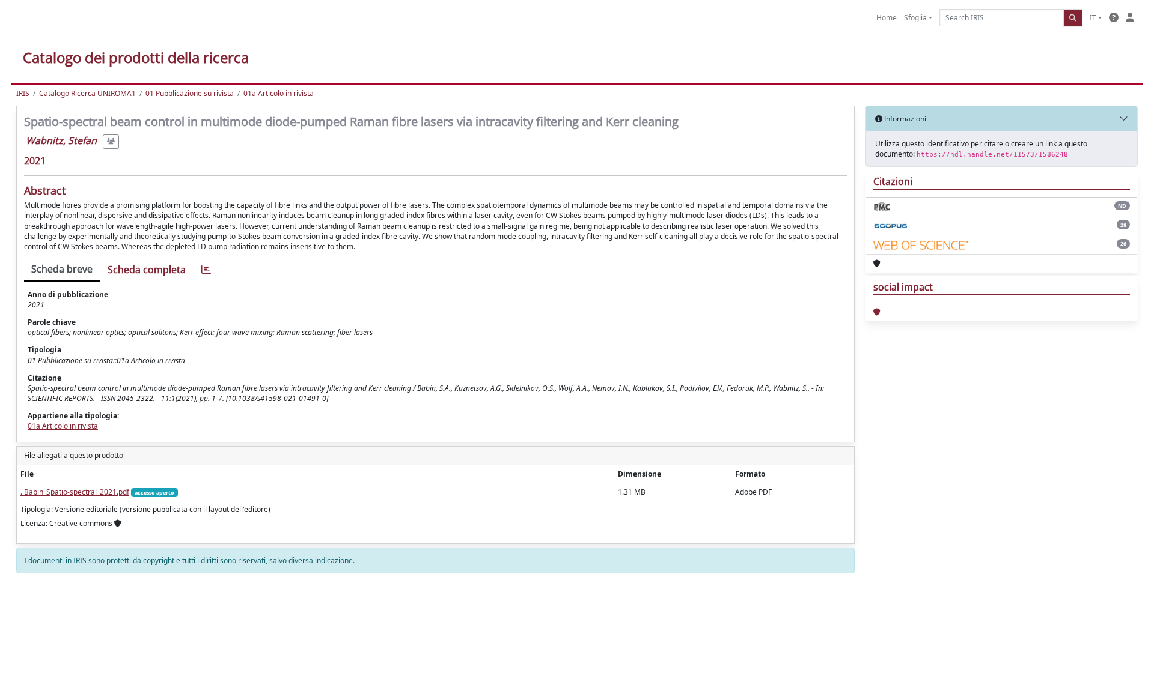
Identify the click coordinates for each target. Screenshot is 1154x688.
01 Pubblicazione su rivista (189, 93)
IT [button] (1093, 18)
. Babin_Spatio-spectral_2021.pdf (74, 492)
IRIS (22, 93)
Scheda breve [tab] (62, 269)
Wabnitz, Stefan (61, 140)
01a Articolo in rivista (278, 93)
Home (886, 18)
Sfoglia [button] (915, 18)
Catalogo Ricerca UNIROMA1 (87, 93)
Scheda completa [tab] (147, 269)
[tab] (206, 270)
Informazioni (904, 118)
